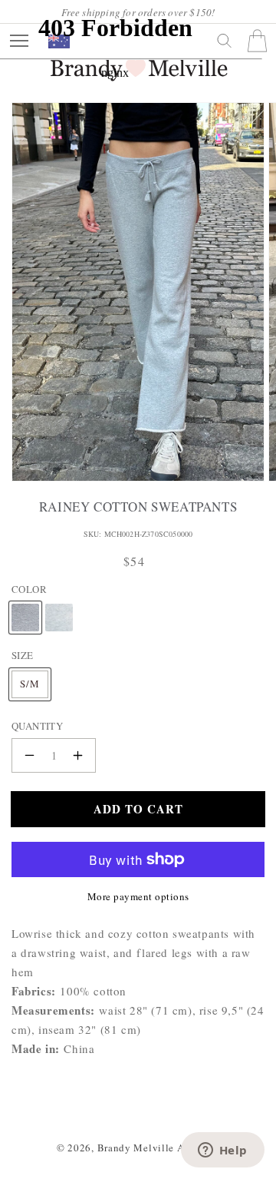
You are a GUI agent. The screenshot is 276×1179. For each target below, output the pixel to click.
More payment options (138, 896)
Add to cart (138, 808)
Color (29, 589)
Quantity (37, 726)
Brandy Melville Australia (158, 1147)
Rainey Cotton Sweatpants (137, 506)
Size (23, 655)
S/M (30, 684)
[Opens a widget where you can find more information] (222, 1151)
